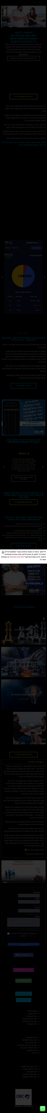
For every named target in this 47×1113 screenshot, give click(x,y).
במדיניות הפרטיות (17, 557)
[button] (3, 552)
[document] (23, 556)
